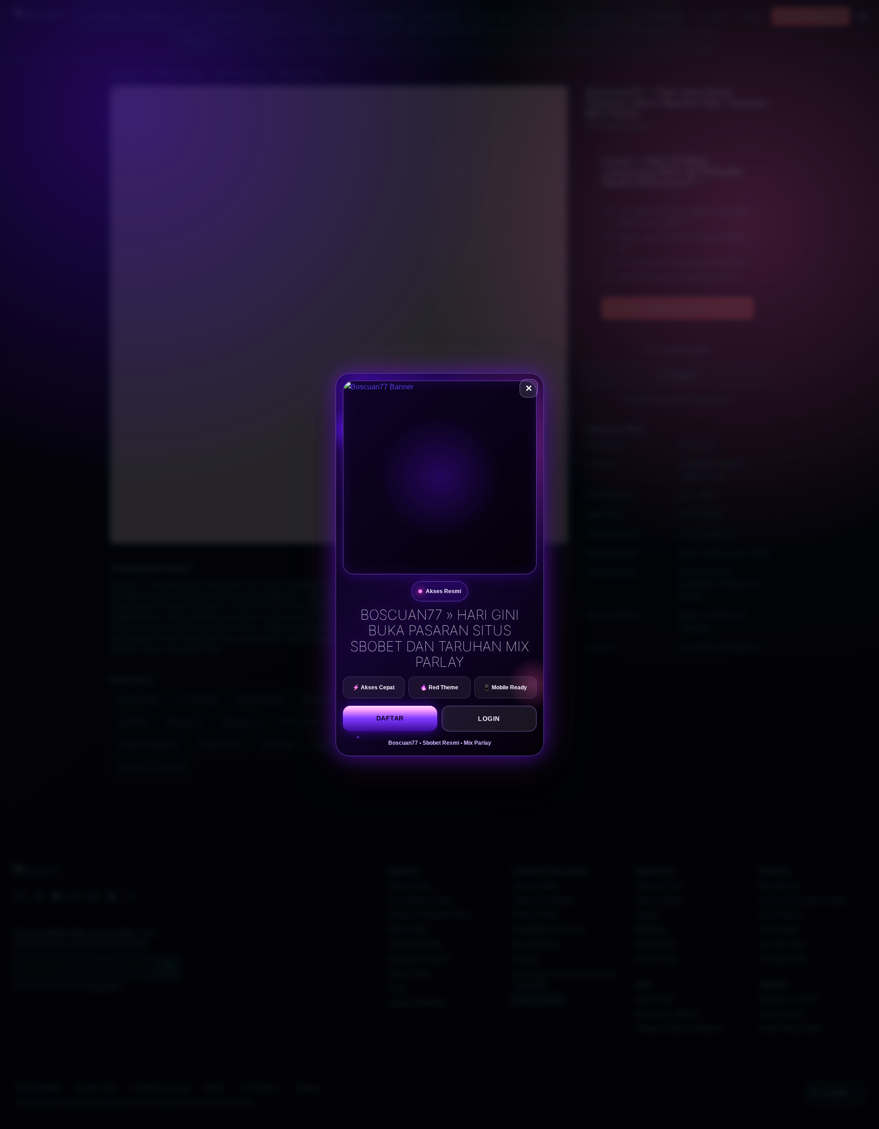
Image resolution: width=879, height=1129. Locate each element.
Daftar (390, 718)
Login (489, 718)
